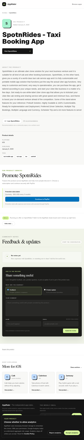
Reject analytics (55, 433)
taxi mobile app (8, 156)
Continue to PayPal (42, 199)
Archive (4, 13)
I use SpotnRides (12, 121)
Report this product (8, 349)
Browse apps (77, 4)
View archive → (76, 367)
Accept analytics (72, 433)
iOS (3, 142)
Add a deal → (8, 223)
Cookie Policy (29, 434)
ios (26, 156)
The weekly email (48, 405)
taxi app (19, 156)
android (33, 156)
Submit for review (70, 331)
